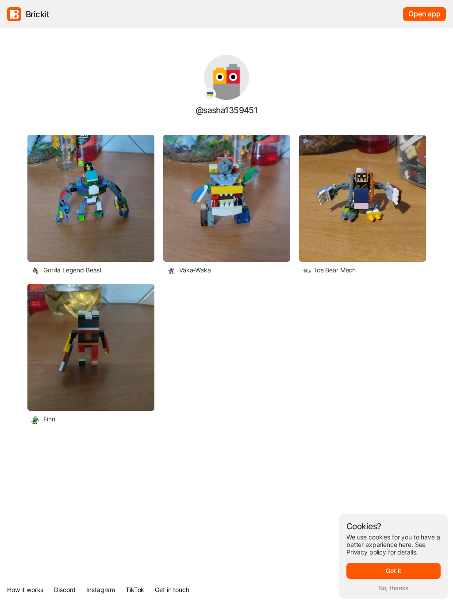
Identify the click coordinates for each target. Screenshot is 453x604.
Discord (65, 589)
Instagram (100, 589)
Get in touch (172, 589)
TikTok (135, 589)
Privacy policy (366, 552)
